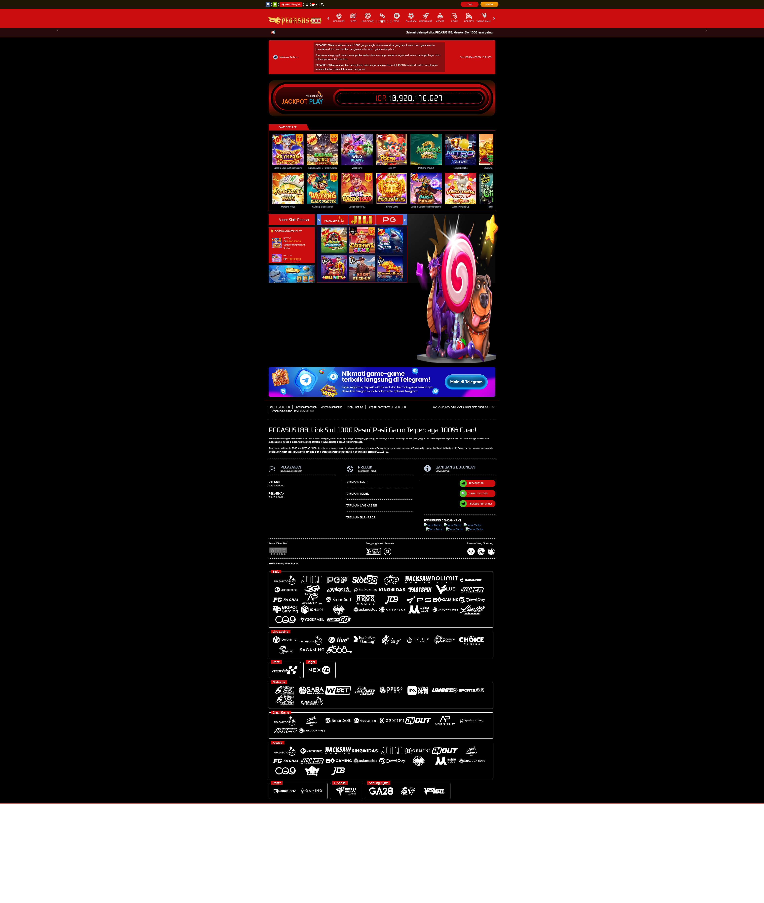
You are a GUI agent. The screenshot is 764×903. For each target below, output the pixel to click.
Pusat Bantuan (355, 506)
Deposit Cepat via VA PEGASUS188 (387, 506)
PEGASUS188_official (480, 603)
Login (469, 4)
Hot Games (338, 21)
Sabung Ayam (483, 21)
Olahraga (411, 21)
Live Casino (367, 21)
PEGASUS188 (476, 582)
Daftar (489, 4)
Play (316, 201)
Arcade (440, 21)
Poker (454, 21)
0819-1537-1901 (478, 592)
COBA (336, 335)
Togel (397, 21)
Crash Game (425, 21)
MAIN (290, 249)
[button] (57, 77)
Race (382, 21)
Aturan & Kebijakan (331, 506)
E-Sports (469, 21)
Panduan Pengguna (306, 506)
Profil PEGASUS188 (279, 506)
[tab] (334, 319)
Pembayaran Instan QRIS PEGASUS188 (292, 510)
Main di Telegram (292, 4)
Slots (353, 21)
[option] (382, 77)
